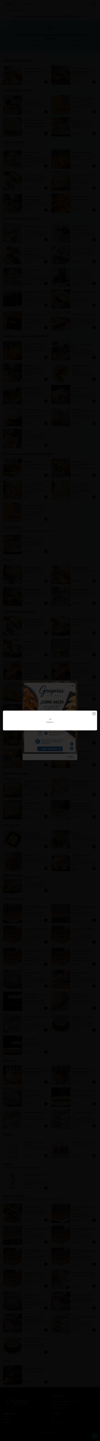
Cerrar (70, 757)
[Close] (74, 684)
